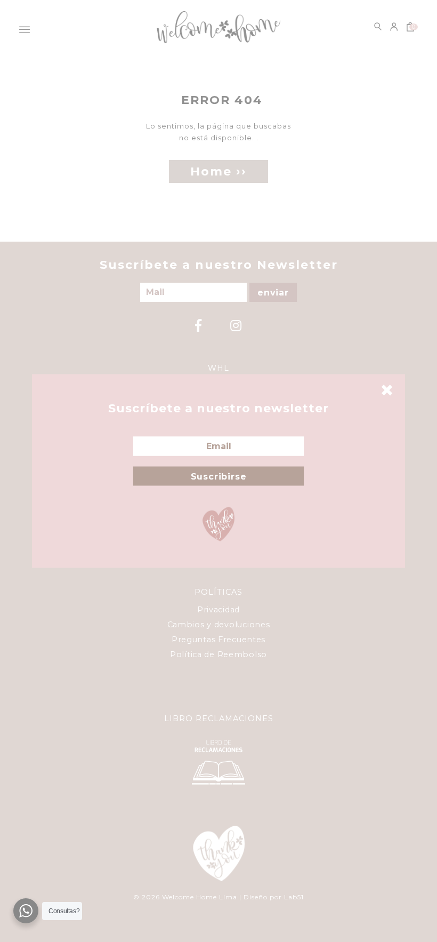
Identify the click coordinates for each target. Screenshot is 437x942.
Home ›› (218, 171)
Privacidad (218, 609)
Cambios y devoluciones (218, 624)
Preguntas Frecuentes (218, 639)
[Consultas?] (25, 910)
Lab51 (294, 897)
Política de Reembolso (218, 654)
